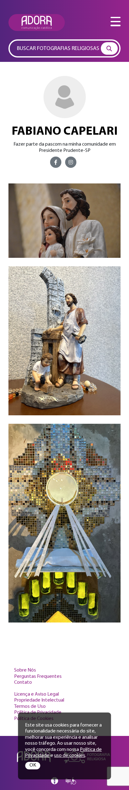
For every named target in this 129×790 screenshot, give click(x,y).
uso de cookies (69, 755)
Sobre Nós (25, 670)
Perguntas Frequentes (38, 676)
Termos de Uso (30, 706)
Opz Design (71, 780)
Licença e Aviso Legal (36, 694)
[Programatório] (54, 780)
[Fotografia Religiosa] (36, 22)
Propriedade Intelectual (39, 700)
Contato (23, 682)
